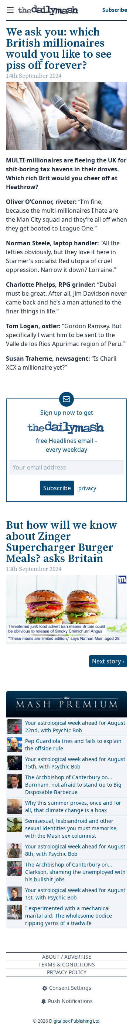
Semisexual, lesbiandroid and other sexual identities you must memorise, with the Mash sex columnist (71, 828)
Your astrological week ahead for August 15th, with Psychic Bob (75, 763)
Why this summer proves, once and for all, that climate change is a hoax (73, 806)
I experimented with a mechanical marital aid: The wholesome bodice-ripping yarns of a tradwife (69, 915)
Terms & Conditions (66, 964)
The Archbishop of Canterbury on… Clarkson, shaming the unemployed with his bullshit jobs (75, 872)
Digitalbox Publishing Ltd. (74, 1021)
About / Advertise (66, 956)
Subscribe (57, 488)
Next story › (108, 661)
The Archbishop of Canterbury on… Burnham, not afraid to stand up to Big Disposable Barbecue (73, 785)
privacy (87, 488)
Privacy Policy (66, 972)
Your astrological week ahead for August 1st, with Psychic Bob (75, 894)
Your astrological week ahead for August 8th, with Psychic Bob (75, 850)
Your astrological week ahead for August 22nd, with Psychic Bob (75, 726)
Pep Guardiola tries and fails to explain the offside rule (73, 744)
